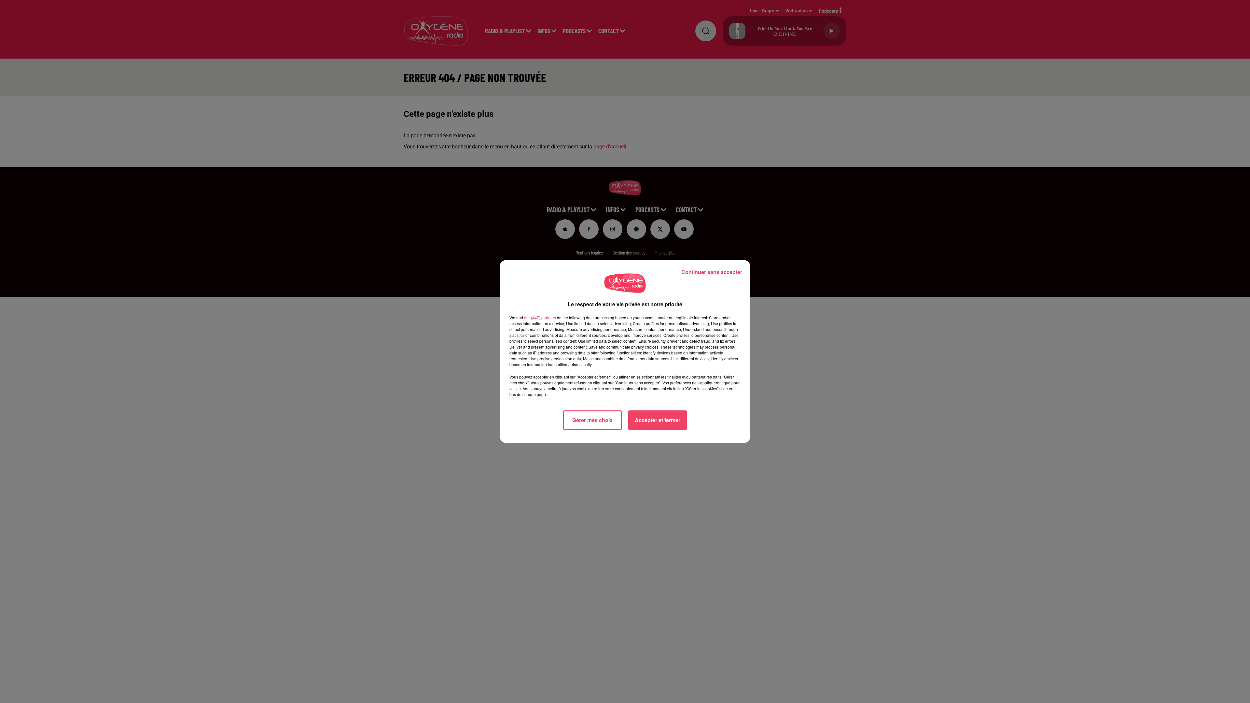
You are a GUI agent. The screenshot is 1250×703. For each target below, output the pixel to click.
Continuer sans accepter (711, 272)
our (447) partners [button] (540, 317)
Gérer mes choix (592, 420)
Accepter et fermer (657, 420)
